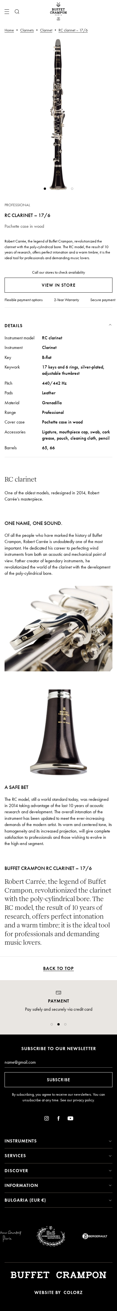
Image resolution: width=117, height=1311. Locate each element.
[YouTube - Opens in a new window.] (70, 1119)
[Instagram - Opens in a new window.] (46, 1119)
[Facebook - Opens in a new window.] (58, 1119)
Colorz (73, 1292)
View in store (59, 285)
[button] (52, 1024)
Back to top (58, 968)
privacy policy (83, 1100)
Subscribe (58, 1079)
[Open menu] (7, 11)
